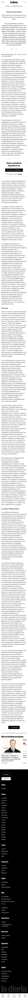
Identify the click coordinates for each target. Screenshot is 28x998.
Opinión (3, 830)
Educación (4, 815)
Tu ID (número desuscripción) (6, 925)
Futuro (3, 820)
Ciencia (3, 803)
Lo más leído (5, 896)
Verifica (3, 839)
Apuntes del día (5, 899)
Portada (3, 788)
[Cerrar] (25, 161)
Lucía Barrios (4, 763)
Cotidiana (4, 805)
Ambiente (4, 798)
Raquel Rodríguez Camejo (7, 54)
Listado (3, 922)
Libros (3, 825)
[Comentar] (16, 49)
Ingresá (20, 174)
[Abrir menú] (2, 2)
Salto (2, 856)
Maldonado (4, 851)
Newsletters (4, 947)
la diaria (8, 6)
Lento (3, 870)
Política (3, 832)
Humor (3, 910)
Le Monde (4, 868)
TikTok (3, 962)
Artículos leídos (5, 887)
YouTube (3, 952)
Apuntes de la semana (7, 901)
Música (3, 884)
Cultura (3, 808)
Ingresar (6, 774)
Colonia (3, 849)
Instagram (4, 957)
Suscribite (6, 779)
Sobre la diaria (5, 935)
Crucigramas (5, 912)
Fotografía (4, 908)
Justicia (3, 822)
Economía (4, 812)
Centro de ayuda (6, 971)
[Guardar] (12, 49)
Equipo (3, 938)
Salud (3, 834)
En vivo (3, 904)
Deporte (3, 810)
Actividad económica (17, 6)
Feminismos (4, 817)
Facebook (4, 959)
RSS (2, 949)
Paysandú (4, 854)
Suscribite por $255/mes (14, 170)
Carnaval (4, 800)
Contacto (4, 981)
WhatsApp (4, 954)
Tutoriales (4, 973)
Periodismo (4, 882)
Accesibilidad (5, 976)
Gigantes (4, 873)
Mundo (3, 827)
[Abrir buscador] (26, 2)
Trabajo (3, 837)
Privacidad (4, 978)
